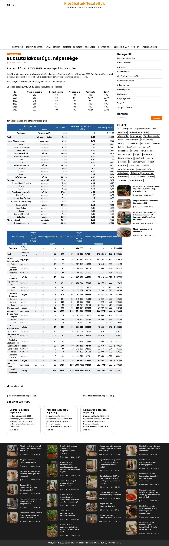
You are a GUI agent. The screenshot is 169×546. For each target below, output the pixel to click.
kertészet (131, 147)
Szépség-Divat (121, 47)
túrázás (141, 176)
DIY (154, 128)
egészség (122, 132)
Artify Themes (114, 543)
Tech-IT (135, 47)
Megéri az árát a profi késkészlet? (142, 230)
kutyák (137, 154)
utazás (151, 176)
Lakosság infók (123, 89)
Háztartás (17, 47)
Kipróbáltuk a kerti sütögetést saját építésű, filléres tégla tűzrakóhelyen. (146, 188)
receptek (122, 165)
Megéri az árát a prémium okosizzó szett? (110, 516)
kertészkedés (145, 147)
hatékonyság (147, 139)
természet (123, 176)
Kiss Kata (12, 63)
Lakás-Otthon (53, 47)
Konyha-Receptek (34, 47)
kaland (121, 147)
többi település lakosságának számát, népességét (40, 81)
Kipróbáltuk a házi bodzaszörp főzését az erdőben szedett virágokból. (148, 477)
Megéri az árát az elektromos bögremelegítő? (145, 201)
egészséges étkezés (139, 132)
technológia (147, 173)
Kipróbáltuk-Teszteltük (84, 3)
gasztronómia (132, 139)
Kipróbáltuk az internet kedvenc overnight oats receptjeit (30, 473)
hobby (121, 143)
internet (156, 143)
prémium (122, 162)
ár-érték (122, 180)
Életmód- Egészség (72, 47)
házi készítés (132, 143)
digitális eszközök (142, 128)
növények (139, 158)
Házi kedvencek (149, 47)
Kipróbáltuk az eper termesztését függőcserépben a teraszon (68, 449)
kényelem (147, 154)
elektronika (123, 136)
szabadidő (134, 165)
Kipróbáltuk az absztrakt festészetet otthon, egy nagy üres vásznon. (31, 515)
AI (119, 128)
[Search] (13, 5)
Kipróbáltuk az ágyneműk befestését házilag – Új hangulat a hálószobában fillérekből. (144, 216)
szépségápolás (144, 169)
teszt (133, 176)
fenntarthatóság (151, 136)
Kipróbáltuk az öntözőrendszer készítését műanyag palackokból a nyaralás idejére (70, 467)
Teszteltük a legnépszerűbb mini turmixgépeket (28, 487)
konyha (134, 151)
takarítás (135, 173)
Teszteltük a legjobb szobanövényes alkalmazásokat (69, 483)
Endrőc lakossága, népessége (19, 411)
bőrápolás (127, 128)
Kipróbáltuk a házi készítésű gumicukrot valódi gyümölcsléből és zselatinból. (149, 493)
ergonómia (136, 136)
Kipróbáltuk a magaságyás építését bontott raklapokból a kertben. (69, 528)
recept (151, 162)
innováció (145, 143)
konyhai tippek (125, 154)
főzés (120, 139)
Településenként (14, 54)
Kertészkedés (105, 47)
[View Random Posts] (8, 5)
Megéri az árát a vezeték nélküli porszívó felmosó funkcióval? (30, 448)
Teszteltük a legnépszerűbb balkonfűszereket (67, 513)
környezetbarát (125, 158)
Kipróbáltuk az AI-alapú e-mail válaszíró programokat (30, 501)
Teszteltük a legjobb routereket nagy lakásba (110, 493)
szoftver (145, 165)
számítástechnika (126, 169)
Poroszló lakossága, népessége (57, 411)
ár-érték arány (136, 180)
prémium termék (137, 162)
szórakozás (123, 173)
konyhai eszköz (147, 151)
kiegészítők (123, 151)
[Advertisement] (84, 27)
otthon (150, 158)
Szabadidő (90, 47)
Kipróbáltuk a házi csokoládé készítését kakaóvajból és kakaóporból (148, 509)
